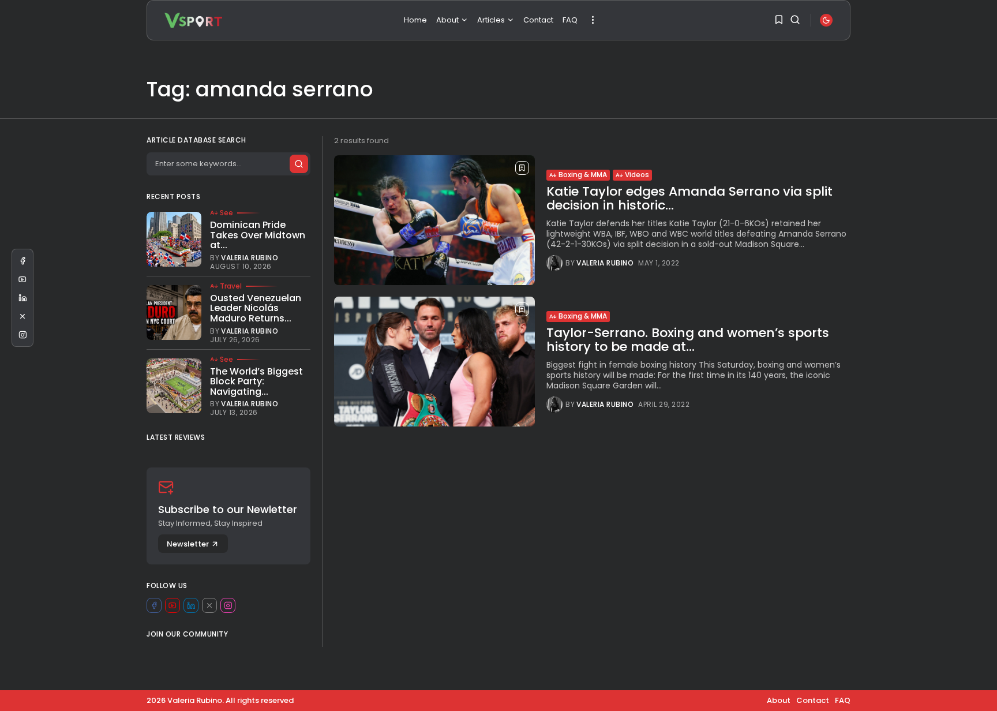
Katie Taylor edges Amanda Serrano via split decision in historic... (689, 198)
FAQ (570, 19)
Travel (231, 286)
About (447, 19)
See (226, 213)
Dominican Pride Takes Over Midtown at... (257, 235)
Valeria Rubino (605, 263)
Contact (538, 19)
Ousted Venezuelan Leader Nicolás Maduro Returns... (255, 308)
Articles (491, 19)
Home (415, 19)
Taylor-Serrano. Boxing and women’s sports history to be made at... (687, 340)
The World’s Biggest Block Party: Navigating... (256, 381)
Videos (637, 174)
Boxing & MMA (583, 174)
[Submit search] (299, 164)
